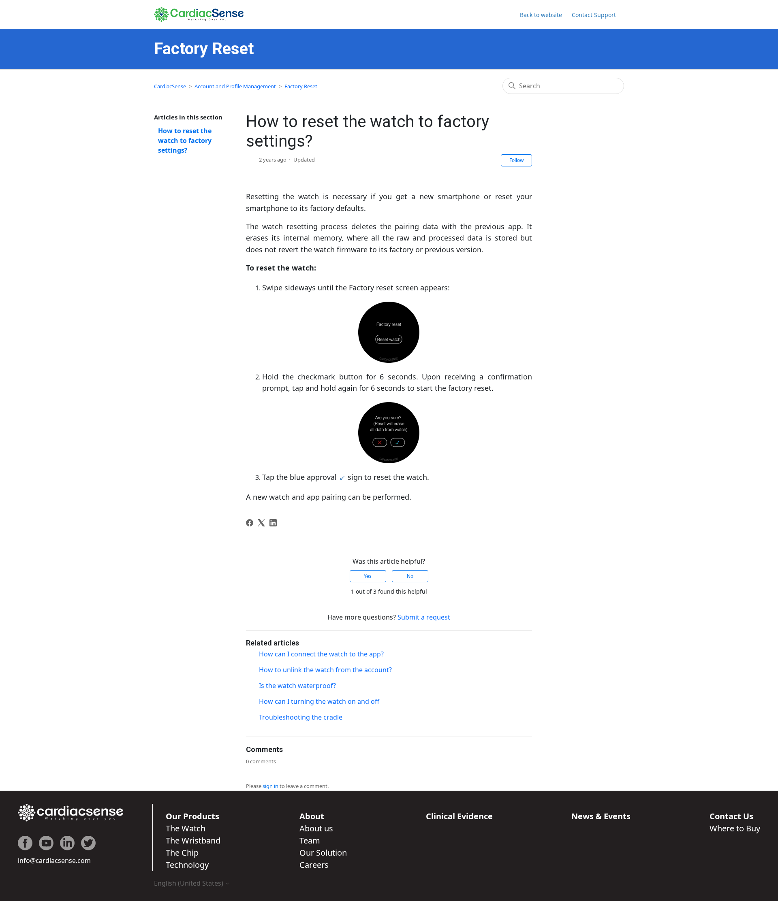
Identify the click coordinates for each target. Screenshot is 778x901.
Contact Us (731, 816)
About (311, 816)
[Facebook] (249, 522)
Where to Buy (735, 828)
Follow (516, 160)
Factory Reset (300, 86)
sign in (270, 786)
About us (316, 828)
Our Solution (323, 852)
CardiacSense (170, 86)
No (410, 576)
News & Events (601, 816)
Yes (368, 576)
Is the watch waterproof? (297, 685)
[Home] (199, 14)
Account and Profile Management (235, 86)
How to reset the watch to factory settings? (185, 140)
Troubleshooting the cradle (300, 717)
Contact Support (594, 15)
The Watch (185, 828)
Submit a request (424, 617)
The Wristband (193, 840)
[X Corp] (261, 522)
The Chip (182, 852)
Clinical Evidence (459, 816)
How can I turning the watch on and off (319, 701)
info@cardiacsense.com (54, 860)
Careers (314, 864)
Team (309, 840)
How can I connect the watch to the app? (321, 654)
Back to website (541, 15)
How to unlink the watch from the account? (325, 669)
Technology (187, 864)
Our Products (192, 816)
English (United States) (189, 883)
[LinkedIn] (273, 522)
